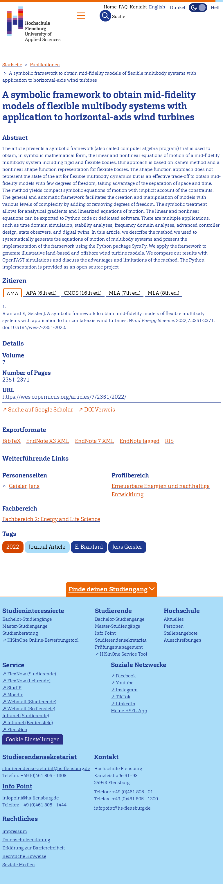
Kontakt (138, 7)
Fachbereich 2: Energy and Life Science (51, 519)
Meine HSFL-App (129, 711)
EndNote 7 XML (94, 441)
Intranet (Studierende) (25, 716)
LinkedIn (125, 704)
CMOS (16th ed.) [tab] (83, 292)
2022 (12, 546)
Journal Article (47, 546)
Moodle (15, 695)
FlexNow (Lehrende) (29, 681)
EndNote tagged (139, 441)
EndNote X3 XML (47, 441)
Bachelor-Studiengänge (27, 619)
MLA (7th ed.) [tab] (125, 292)
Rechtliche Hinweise (24, 856)
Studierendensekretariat (120, 640)
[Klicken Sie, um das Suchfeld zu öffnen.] (105, 16)
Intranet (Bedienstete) (30, 723)
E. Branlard (89, 546)
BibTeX (11, 441)
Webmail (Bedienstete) (31, 709)
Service (13, 665)
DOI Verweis (99, 409)
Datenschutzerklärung (26, 840)
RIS (169, 441)
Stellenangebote (180, 633)
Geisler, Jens (24, 486)
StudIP (14, 688)
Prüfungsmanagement (119, 647)
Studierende (113, 610)
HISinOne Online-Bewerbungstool (43, 640)
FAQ (123, 7)
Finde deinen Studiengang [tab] (108, 589)
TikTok (123, 697)
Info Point (105, 633)
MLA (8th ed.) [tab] (163, 292)
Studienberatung (20, 633)
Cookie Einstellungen (33, 739)
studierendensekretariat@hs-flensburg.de (46, 768)
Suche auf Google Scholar (40, 409)
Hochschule (182, 610)
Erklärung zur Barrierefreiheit (33, 848)
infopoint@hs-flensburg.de (30, 798)
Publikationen (45, 65)
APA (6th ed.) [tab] (41, 292)
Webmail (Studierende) (31, 702)
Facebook (126, 676)
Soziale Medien (18, 865)
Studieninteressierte (33, 610)
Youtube (124, 683)
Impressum (14, 831)
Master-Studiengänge (24, 626)
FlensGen (17, 729)
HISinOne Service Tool (123, 654)
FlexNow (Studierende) (31, 674)
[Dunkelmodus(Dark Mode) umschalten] (198, 7)
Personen (174, 626)
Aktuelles (174, 619)
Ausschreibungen (182, 640)
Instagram (127, 690)
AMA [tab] (12, 293)
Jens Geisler (127, 546)
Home (110, 7)
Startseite (12, 65)
